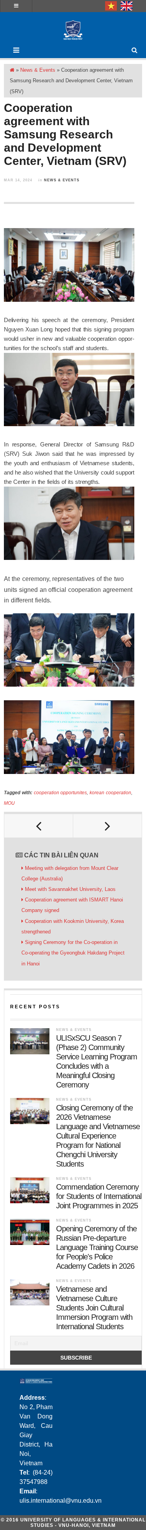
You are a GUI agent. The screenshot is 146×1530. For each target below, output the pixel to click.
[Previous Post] (38, 826)
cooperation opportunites (60, 792)
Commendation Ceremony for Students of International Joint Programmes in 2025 (98, 1196)
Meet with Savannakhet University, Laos (70, 889)
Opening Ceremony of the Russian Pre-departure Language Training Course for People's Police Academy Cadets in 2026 (97, 1247)
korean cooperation (110, 792)
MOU (9, 803)
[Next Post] (107, 826)
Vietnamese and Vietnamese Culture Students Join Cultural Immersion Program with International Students (94, 1308)
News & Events (37, 70)
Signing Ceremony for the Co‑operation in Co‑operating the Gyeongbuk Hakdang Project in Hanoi (73, 952)
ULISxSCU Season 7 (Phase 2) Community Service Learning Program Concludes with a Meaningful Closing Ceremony (96, 1061)
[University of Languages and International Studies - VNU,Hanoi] (73, 30)
